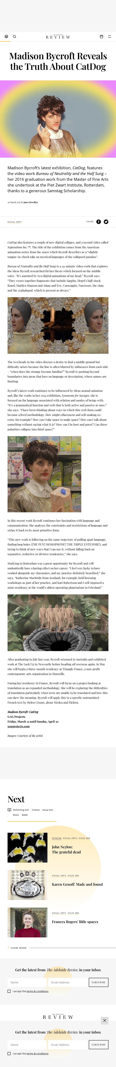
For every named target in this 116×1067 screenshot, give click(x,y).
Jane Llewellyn (31, 202)
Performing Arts (21, 809)
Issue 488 (84, 838)
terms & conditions (37, 991)
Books (25, 814)
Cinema (36, 809)
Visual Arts (15, 222)
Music (16, 814)
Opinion (56, 838)
